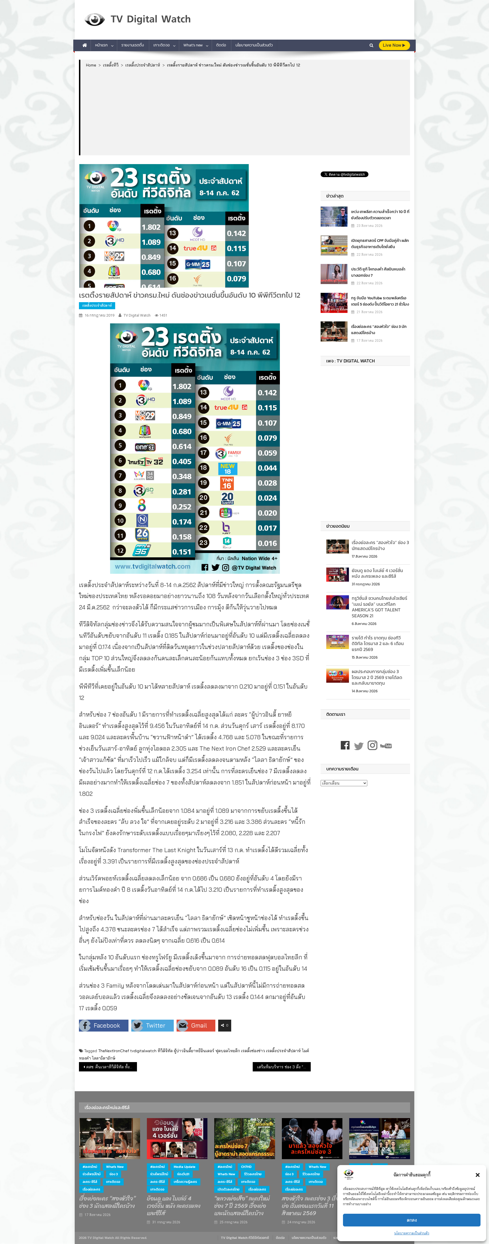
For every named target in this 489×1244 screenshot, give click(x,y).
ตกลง (412, 1220)
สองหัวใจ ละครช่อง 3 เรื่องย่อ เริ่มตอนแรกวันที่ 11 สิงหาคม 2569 (312, 1206)
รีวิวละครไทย (252, 1174)
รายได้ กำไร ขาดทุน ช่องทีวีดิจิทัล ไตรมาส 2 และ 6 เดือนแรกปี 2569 (378, 643)
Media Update (185, 1166)
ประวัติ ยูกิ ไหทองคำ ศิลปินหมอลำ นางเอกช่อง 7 (378, 272)
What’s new (193, 45)
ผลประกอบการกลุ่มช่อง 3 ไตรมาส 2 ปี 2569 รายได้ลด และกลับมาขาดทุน (377, 677)
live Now (392, 45)
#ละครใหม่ (90, 1166)
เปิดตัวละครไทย (228, 1189)
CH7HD (246, 1166)
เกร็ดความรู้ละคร (185, 1181)
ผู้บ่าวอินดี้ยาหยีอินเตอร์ (194, 1050)
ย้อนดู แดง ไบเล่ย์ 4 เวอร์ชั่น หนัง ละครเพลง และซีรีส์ (377, 573)
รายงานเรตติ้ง (132, 45)
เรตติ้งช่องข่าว (253, 1050)
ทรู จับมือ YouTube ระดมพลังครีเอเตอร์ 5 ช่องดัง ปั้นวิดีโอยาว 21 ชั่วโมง (380, 301)
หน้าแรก (101, 45)
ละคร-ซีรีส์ (90, 1181)
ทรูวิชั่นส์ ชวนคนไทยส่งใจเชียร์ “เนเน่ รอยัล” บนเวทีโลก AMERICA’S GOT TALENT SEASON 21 (379, 607)
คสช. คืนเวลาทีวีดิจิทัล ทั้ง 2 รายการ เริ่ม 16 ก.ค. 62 (111, 1066)
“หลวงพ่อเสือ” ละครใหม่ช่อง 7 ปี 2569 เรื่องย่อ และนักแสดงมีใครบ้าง (242, 1206)
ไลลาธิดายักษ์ (103, 1058)
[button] (478, 1175)
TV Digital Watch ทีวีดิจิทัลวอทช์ (245, 1237)
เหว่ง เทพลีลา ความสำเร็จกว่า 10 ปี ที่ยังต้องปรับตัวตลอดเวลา (380, 215)
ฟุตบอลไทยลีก (227, 1050)
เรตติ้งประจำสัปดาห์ (97, 305)
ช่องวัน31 (183, 1174)
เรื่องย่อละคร (91, 1189)
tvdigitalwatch (143, 1050)
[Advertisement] (245, 111)
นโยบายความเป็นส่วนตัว (411, 1233)
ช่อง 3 (114, 1174)
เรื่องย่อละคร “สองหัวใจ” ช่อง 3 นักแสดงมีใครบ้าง (379, 330)
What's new (115, 1166)
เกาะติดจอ (161, 45)
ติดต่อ (221, 45)
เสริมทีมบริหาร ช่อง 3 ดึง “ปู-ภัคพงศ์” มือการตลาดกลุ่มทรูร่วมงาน (284, 1066)
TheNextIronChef (113, 1050)
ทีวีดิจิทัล (165, 1050)
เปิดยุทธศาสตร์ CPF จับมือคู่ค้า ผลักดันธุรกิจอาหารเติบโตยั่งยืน (380, 244)
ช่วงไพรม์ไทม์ (91, 1174)
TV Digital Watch (137, 315)
